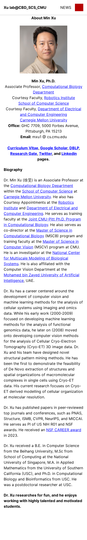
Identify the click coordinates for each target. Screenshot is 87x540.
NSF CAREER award (63, 429)
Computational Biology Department (41, 185)
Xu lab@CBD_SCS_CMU (25, 7)
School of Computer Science (43, 103)
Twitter (45, 153)
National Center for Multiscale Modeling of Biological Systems (42, 258)
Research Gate (23, 153)
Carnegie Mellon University (43, 120)
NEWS (65, 7)
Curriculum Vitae (22, 148)
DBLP (74, 148)
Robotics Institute (59, 97)
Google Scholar (54, 148)
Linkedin (69, 153)
